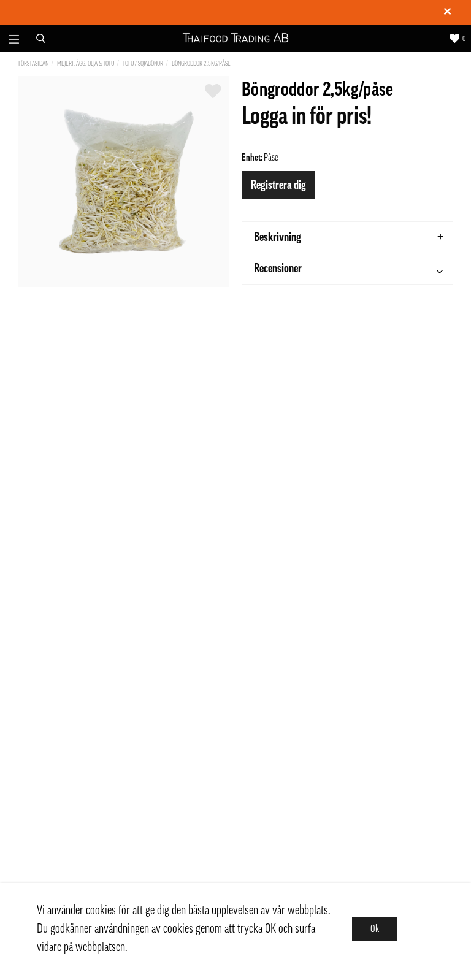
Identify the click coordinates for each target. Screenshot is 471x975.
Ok (374, 929)
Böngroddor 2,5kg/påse (201, 63)
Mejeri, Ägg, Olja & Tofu (85, 63)
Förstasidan (33, 63)
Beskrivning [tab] (277, 237)
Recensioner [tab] (278, 268)
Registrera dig (278, 185)
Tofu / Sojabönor (143, 63)
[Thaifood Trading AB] (235, 38)
